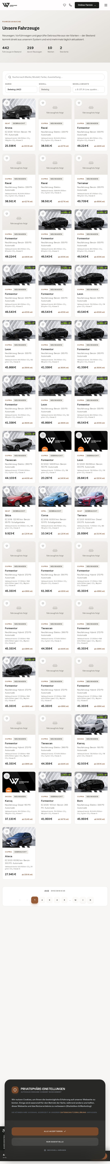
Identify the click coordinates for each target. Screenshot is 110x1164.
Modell (42, 84)
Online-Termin (85, 5)
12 (75, 900)
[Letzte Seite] (90, 900)
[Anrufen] (70, 5)
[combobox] (58, 77)
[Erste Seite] (20, 900)
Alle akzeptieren (53, 1131)
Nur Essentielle (55, 1142)
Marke (8, 84)
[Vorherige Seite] (27, 900)
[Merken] (7, 103)
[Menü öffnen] (106, 5)
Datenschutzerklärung (73, 1112)
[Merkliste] (64, 5)
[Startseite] (9, 5)
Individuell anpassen (56, 1150)
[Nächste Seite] (83, 900)
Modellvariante (81, 84)
